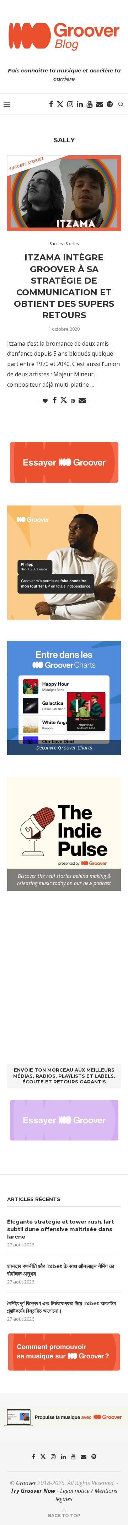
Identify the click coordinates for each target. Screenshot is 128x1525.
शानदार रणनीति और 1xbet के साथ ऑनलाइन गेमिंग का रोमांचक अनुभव (60, 1270)
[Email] (99, 104)
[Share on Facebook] (55, 400)
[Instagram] (70, 104)
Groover (26, 1483)
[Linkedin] (80, 104)
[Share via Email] (82, 400)
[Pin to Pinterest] (73, 400)
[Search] (120, 104)
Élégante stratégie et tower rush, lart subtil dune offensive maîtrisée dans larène (60, 1229)
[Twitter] (60, 104)
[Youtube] (89, 104)
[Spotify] (110, 104)
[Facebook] (51, 104)
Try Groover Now (33, 1491)
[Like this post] (45, 400)
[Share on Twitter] (63, 400)
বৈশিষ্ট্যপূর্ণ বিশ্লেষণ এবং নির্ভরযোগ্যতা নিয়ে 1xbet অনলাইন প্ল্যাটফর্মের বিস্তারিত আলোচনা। (61, 1307)
